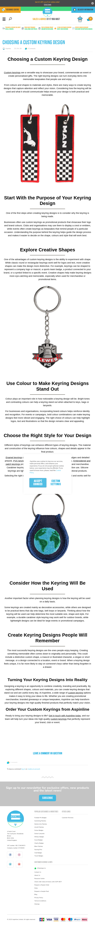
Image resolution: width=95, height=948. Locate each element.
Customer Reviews (67, 818)
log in (23, 769)
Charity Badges (39, 843)
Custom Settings (56, 482)
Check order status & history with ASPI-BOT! (48, 882)
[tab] (10, 19)
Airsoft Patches (39, 827)
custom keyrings (59, 719)
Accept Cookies (38, 482)
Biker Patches (38, 846)
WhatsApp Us (41, 868)
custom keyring (75, 693)
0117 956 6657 (53, 19)
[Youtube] (19, 864)
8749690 (21, 848)
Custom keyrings (12, 72)
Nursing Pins (38, 850)
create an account (33, 769)
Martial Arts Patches (40, 824)
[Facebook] (10, 855)
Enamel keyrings (14, 457)
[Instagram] (19, 855)
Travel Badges (38, 856)
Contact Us (37, 872)
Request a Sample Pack (41, 891)
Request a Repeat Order (41, 885)
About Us (37, 875)
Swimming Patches (40, 821)
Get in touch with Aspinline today (65, 715)
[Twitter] (10, 864)
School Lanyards (39, 834)
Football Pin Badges (40, 818)
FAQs (36, 888)
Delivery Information (85, 9)
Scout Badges (38, 840)
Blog (35, 894)
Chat (79, 17)
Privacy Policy (38, 898)
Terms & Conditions (40, 901)
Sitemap (36, 904)
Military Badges (39, 837)
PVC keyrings (20, 461)
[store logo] (47, 12)
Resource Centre (12, 9)
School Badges (38, 830)
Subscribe (47, 798)
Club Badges (38, 853)
